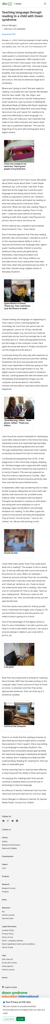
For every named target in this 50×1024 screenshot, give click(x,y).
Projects (5, 891)
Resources (6, 907)
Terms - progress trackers (12, 940)
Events (4, 977)
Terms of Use (7, 937)
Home (18, 3)
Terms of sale (7, 947)
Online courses (8, 915)
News (4, 899)
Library (5, 837)
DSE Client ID (7, 959)
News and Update (9, 848)
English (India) (10, 987)
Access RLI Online (9, 962)
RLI (3, 911)
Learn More (9, 1019)
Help (4, 955)
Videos (5, 841)
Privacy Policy (7, 933)
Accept (20, 1019)
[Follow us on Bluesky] (13, 821)
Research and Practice (11, 845)
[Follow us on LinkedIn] (17, 821)
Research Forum (9, 888)
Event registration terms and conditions (18, 944)
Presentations (7, 856)
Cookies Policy (8, 930)
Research (5, 884)
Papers (5, 864)
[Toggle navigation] (45, 4)
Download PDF (9, 34)
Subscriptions (7, 966)
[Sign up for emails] (4, 821)
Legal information (9, 926)
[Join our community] (8, 821)
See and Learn (8, 918)
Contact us (6, 829)
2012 (4, 868)
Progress (5, 876)
